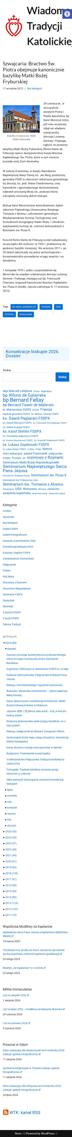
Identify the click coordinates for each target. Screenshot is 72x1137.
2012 (11, 909)
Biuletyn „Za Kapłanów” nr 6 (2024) (23, 967)
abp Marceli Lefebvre (17, 391)
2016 (11, 885)
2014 (11, 897)
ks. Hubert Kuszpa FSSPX (16, 427)
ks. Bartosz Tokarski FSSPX (45, 414)
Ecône (35, 409)
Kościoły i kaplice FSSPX (16, 552)
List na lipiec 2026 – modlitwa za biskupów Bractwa (32, 1009)
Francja (46, 409)
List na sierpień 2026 (14, 995)
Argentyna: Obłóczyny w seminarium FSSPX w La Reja (37, 668)
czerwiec (12, 795)
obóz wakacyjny (12, 453)
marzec (11, 813)
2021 (11, 855)
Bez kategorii (34, 88)
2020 (11, 861)
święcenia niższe (39, 493)
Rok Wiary (8, 576)
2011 (11, 915)
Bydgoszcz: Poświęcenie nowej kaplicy (28, 753)
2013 (11, 903)
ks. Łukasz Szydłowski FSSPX (26, 445)
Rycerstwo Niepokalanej (16, 588)
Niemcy (47, 449)
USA (18, 489)
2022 (11, 849)
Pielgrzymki (9, 564)
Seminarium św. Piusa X (48, 475)
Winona (42, 489)
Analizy (7, 510)
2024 (11, 837)
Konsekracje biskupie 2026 (18, 546)
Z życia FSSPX (11, 618)
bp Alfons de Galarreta (24, 395)
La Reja (30, 449)
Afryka (37, 391)
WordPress (47, 1133)
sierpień (11, 648)
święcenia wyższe (57, 493)
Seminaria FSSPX (13, 594)
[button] (67, 14)
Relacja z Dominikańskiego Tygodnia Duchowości (34, 685)
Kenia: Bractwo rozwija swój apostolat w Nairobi (34, 747)
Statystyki (8, 600)
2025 (11, 831)
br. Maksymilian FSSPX (17, 409)
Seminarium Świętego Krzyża (16, 475)
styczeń (11, 825)
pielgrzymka (56, 453)
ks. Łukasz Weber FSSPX (14, 449)
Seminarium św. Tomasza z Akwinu (33, 484)
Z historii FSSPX (12, 612)
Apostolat (8, 516)
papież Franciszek (35, 453)
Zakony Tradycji (12, 624)
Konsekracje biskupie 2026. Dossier (32, 353)
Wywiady (8, 606)
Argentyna (46, 391)
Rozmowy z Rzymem (15, 582)
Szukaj (7, 370)
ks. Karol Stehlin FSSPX (22, 431)
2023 (11, 843)
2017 (11, 879)
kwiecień (12, 807)
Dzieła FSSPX (10, 528)
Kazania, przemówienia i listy (19, 540)
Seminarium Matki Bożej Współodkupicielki (31, 462)
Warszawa (30, 489)
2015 (11, 891)
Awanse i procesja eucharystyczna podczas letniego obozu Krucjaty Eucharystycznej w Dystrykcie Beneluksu (36, 659)
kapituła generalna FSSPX (16, 414)
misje (38, 449)
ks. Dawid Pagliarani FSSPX (26, 418)
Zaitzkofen (53, 489)
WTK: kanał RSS (24, 1112)
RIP (24, 458)
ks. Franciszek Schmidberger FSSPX (50, 423)
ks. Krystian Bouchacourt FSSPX (18, 440)
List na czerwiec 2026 (15, 1023)
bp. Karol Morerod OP (24, 307)
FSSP (58, 307)
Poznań (16, 458)
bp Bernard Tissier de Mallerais (28, 405)
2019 (11, 867)
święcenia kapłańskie (16, 493)
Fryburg (45, 307)
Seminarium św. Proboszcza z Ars (20, 480)
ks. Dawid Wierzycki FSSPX (17, 422)
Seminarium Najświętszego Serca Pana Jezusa (35, 469)
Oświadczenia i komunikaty (18, 558)
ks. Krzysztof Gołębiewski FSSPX (49, 440)
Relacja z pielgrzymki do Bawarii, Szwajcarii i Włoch (35, 731)
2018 (11, 873)
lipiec (10, 789)
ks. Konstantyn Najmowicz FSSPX (20, 436)
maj (9, 801)
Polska (7, 457)
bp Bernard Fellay (23, 400)
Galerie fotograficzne (15, 534)
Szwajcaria (26, 314)
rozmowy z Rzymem (45, 458)
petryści (9, 314)
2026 (11, 642)
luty (9, 819)
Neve (18, 1133)
